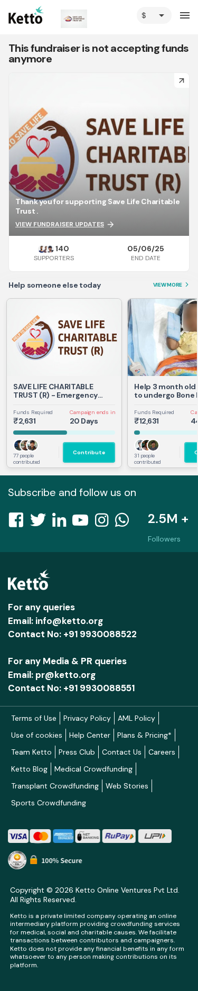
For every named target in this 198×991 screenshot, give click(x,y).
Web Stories (127, 786)
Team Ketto (31, 752)
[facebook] (19, 523)
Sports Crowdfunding (48, 803)
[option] (154, 15)
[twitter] (41, 523)
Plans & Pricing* (144, 735)
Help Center (89, 735)
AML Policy (136, 718)
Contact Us (122, 752)
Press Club (77, 752)
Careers (161, 752)
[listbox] (154, 15)
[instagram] (105, 523)
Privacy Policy (87, 718)
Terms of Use (33, 718)
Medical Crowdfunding (93, 769)
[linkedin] (62, 523)
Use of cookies (36, 735)
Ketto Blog (29, 769)
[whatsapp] (125, 523)
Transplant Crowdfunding (55, 786)
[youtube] (83, 523)
